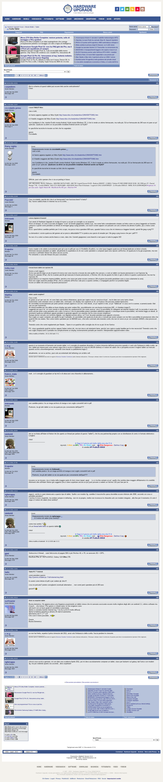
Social (104, 778)
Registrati (18, 32)
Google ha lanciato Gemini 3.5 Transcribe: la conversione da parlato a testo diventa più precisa (96, 48)
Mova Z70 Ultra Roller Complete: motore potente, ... (30, 686)
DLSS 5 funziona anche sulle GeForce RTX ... (102, 699)
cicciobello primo (13, 108)
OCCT (128, 692)
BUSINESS (94, 766)
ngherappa (10, 494)
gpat (7, 553)
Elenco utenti (107, 32)
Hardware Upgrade (130, 752)
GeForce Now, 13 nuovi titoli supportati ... (100, 700)
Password (132, 29)
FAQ (41, 32)
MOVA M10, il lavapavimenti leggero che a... (101, 697)
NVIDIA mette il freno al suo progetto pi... (100, 707)
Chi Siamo (45, 778)
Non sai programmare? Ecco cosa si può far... (28, 704)
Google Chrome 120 (132, 710)
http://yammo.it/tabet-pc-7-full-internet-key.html (46, 577)
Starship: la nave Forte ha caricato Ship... (100, 690)
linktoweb (9, 218)
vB (11, 734)
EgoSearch (143, 32)
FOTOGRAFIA (48, 19)
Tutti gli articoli (10, 65)
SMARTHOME (91, 19)
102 (35, 75)
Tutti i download (129, 717)
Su (159, 752)
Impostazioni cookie (114, 778)
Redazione (80, 778)
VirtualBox (129, 712)
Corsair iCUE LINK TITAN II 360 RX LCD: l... (101, 709)
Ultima (41, 75)
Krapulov (9, 249)
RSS (99, 778)
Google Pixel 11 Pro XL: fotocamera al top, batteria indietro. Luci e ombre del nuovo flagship (46, 57)
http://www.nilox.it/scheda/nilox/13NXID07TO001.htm (78, 115)
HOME (7, 19)
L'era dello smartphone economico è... (99, 705)
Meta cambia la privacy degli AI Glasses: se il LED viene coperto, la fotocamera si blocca (94, 46)
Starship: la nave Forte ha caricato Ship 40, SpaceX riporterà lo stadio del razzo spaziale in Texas (96, 41)
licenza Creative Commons (64, 356)
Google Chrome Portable (134, 709)
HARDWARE (16, 19)
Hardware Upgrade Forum (15, 27)
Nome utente (133, 26)
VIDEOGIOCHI (37, 19)
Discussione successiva (89, 682)
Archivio (140, 752)
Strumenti (153, 80)
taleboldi (9, 434)
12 (29, 75)
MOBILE (26, 19)
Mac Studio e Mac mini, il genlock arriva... (100, 702)
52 (32, 75)
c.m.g (7, 346)
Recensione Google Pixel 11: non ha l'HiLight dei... (29, 692)
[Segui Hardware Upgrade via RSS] (132, 9)
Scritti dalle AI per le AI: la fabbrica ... (99, 710)
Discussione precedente (73, 682)
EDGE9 (69, 19)
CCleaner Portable (132, 699)
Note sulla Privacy (151, 752)
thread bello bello (40, 526)
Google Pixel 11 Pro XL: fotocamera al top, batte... (29, 698)
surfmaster (10, 601)
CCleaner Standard (132, 700)
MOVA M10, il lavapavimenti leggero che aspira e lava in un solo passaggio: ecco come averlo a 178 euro (95, 51)
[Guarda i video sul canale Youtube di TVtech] (137, 9)
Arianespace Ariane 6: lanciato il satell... (100, 689)
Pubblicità (65, 778)
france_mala (11, 374)
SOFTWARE (60, 19)
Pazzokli (9, 200)
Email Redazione (91, 778)
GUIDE (109, 19)
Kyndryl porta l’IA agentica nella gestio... (100, 704)
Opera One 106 (131, 697)
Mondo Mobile (29, 27)
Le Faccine (8, 736)
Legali (52, 778)
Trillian (128, 707)
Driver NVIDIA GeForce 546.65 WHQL (138, 704)
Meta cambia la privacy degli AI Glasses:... (101, 694)
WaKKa (8, 295)
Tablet (37, 27)
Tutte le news (78, 65)
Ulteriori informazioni (120, 773)
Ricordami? (155, 27)
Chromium (129, 689)
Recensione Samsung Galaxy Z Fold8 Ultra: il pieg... (30, 710)
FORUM (101, 19)
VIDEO (115, 766)
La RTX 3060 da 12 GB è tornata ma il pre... (101, 712)
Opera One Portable (132, 695)
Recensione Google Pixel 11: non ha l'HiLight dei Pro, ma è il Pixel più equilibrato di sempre (46, 48)
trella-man (9, 268)
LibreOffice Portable (132, 694)
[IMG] (12, 738)
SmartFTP (129, 705)
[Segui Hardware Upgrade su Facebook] (117, 9)
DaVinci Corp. (119, 445)
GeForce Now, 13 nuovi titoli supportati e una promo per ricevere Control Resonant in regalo (94, 55)
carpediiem (10, 86)
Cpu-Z (128, 702)
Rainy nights (11, 146)
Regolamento (69, 32)
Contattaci (119, 752)
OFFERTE (117, 19)
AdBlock (73, 778)
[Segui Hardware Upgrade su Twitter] (122, 9)
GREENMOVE (79, 19)
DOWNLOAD (83, 766)
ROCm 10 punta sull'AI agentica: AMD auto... (101, 692)
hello (7, 572)
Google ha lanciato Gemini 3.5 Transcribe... (101, 695)
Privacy (58, 778)
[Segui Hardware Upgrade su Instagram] (142, 9)
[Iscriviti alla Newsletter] (127, 9)
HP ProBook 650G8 (97, 447)
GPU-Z (128, 690)
